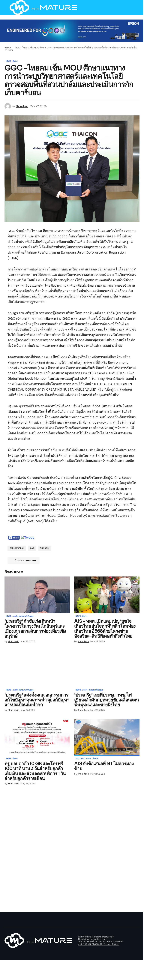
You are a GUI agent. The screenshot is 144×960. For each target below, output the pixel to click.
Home (7, 47)
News (8, 61)
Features (80, 759)
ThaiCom (44, 548)
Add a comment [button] (25, 560)
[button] (6, 7)
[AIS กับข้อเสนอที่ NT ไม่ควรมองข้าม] (107, 737)
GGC (32, 548)
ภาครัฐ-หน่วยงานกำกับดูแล (23, 616)
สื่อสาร (15, 61)
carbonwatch (17, 548)
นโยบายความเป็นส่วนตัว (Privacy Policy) (98, 944)
